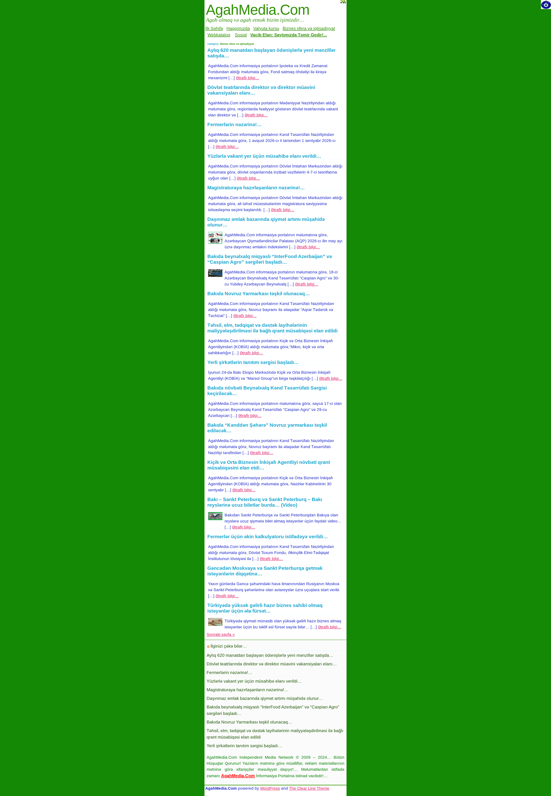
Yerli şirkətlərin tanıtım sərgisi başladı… (253, 362)
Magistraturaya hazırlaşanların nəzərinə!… (256, 187)
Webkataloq (218, 34)
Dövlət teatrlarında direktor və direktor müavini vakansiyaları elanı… (272, 664)
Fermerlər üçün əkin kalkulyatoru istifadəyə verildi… (267, 536)
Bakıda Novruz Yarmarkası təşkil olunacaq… (258, 293)
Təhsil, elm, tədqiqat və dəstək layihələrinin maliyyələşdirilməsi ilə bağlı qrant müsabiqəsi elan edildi (272, 327)
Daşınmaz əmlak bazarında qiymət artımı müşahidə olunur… (265, 698)
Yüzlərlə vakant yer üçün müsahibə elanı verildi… (264, 156)
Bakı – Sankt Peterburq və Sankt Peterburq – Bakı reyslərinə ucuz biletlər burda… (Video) (264, 502)
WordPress (270, 788)
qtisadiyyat (324, 28)
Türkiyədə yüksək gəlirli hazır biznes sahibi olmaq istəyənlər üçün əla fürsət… (265, 608)
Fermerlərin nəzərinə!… (234, 124)
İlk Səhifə (214, 28)
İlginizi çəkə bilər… (228, 646)
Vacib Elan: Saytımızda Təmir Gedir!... (288, 34)
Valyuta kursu (266, 28)
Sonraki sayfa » (221, 634)
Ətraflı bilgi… (247, 78)
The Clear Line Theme (309, 788)
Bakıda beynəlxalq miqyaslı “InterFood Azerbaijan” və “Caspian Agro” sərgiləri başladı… (269, 259)
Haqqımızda (238, 28)
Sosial (241, 34)
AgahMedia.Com (257, 10)
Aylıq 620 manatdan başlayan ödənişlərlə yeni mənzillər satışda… (270, 655)
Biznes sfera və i (298, 28)
